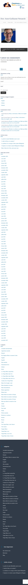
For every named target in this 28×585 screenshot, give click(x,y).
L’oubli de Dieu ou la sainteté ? (8, 141)
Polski (2, 410)
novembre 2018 (4, 321)
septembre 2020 (4, 285)
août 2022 (3, 232)
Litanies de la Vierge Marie (7, 380)
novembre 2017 (4, 340)
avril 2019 (3, 312)
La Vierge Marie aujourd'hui (7, 371)
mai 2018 (3, 333)
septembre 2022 (4, 230)
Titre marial (3, 426)
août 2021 (3, 259)
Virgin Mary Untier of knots (7, 435)
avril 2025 (3, 158)
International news (5, 364)
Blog (4, 555)
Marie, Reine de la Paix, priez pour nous (9, 148)
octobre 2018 (4, 324)
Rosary (2, 419)
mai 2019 (3, 310)
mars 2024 (3, 188)
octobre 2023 (4, 200)
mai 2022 (3, 239)
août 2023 (3, 204)
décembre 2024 (4, 167)
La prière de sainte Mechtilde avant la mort (10, 138)
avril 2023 (3, 213)
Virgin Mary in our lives (6, 433)
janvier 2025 (4, 165)
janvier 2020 (4, 296)
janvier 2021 (4, 275)
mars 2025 (3, 161)
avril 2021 (3, 269)
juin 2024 (3, 181)
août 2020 (3, 287)
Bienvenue (5, 553)
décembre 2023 (4, 195)
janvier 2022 (4, 248)
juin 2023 (3, 209)
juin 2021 (3, 264)
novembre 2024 (4, 170)
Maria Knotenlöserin (5, 387)
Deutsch (3, 105)
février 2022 (4, 246)
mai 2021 (3, 266)
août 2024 (3, 177)
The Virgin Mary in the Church (8, 424)
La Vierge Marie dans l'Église (7, 376)
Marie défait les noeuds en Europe (8, 399)
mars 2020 (3, 292)
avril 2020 (3, 289)
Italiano (3, 103)
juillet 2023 (3, 207)
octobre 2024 (4, 172)
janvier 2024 (4, 193)
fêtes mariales (4, 362)
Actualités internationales (6, 348)
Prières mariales (4, 413)
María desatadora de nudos (7, 385)
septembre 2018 (4, 326)
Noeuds (2, 406)
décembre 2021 (4, 250)
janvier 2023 (4, 220)
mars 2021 (3, 271)
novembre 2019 (4, 298)
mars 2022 (3, 243)
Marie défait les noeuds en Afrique (8, 394)
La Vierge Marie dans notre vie (7, 378)
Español (3, 360)
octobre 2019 (4, 301)
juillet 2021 (3, 262)
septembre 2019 (4, 303)
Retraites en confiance (6, 415)
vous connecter (9, 60)
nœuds (2, 403)
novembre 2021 (4, 252)
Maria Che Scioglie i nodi (6, 383)
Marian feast (4, 392)
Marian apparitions (5, 390)
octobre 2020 (4, 282)
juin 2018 (3, 331)
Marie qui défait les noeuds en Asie (8, 401)
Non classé (3, 408)
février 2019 (4, 315)
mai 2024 (3, 184)
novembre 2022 (4, 225)
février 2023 (4, 218)
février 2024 (4, 190)
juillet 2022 (3, 234)
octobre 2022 (4, 227)
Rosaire (2, 417)
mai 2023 (3, 211)
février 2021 (4, 273)
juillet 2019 (3, 305)
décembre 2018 (4, 319)
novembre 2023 (4, 197)
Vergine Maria (4, 429)
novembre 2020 (4, 280)
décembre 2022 (4, 223)
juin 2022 (3, 236)
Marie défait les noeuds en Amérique (9, 396)
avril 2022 (3, 241)
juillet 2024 (3, 179)
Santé (2, 422)
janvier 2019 (4, 317)
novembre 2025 (4, 156)
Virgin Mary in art (5, 431)
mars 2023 (3, 216)
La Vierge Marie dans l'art (6, 373)
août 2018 (3, 328)
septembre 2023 (4, 202)
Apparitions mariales (5, 350)
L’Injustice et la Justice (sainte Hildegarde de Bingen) (12, 145)
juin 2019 (3, 308)
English (3, 100)
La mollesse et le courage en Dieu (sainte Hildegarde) (12, 143)
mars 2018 (3, 338)
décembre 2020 (4, 278)
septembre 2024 (4, 174)
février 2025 (4, 163)
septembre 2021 (4, 257)
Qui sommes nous (6, 550)
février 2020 (4, 294)
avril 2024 (3, 186)
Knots (2, 369)
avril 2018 (3, 335)
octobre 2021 (4, 255)
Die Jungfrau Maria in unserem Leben (9, 355)
